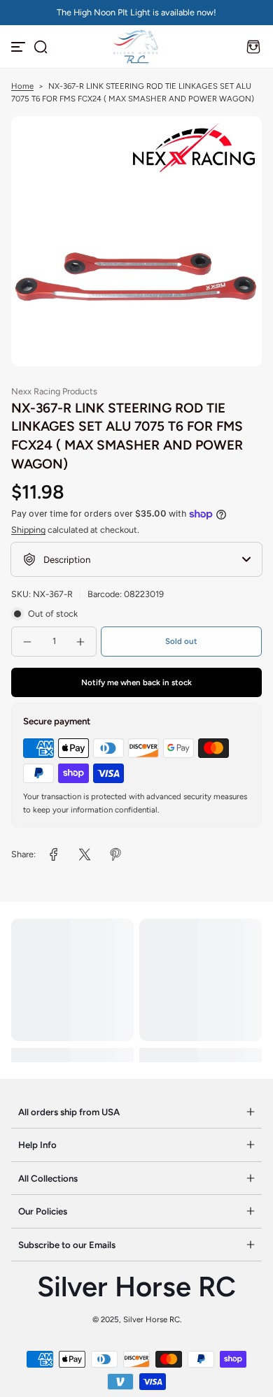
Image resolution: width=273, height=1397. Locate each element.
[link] (53, 854)
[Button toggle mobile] (19, 46)
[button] (40, 47)
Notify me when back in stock (136, 682)
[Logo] (136, 46)
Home (22, 86)
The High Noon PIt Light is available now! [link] (136, 12)
